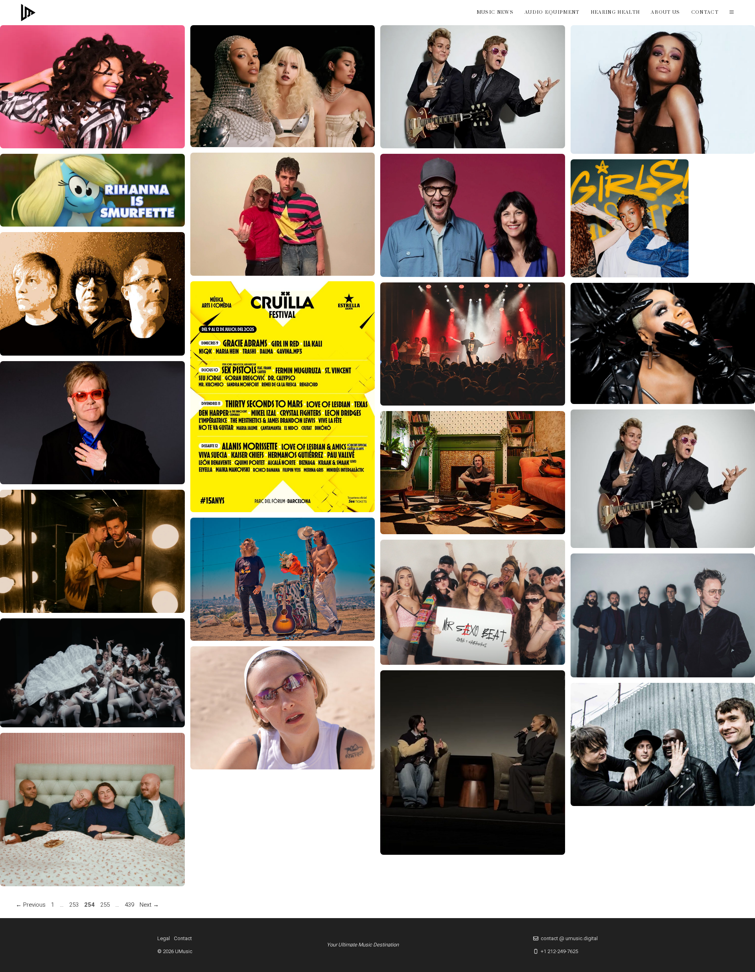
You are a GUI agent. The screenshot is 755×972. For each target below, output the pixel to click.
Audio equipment (552, 12)
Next (149, 904)
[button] (731, 12)
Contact (704, 12)
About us (665, 12)
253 (75, 904)
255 (106, 904)
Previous (31, 904)
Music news (495, 12)
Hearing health (615, 12)
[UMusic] (28, 12)
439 (130, 904)
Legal (163, 938)
